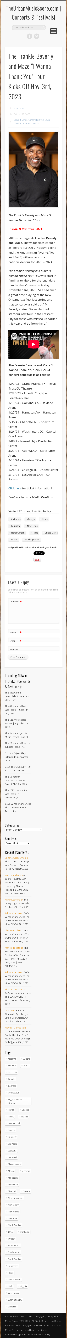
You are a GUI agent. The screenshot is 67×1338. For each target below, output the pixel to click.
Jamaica (11, 1130)
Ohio (10, 1231)
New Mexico (13, 1211)
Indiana (24, 1116)
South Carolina (14, 1259)
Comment (16, 602)
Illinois (45, 519)
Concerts (18, 123)
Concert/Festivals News (39, 119)
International (14, 1123)
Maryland (12, 1157)
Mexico (11, 1171)
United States (51, 532)
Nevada (26, 1191)
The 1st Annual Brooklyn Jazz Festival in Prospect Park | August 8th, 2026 (17, 865)
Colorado (12, 1085)
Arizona (26, 1058)
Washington (13, 1293)
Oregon (11, 1238)
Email (16, 641)
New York (12, 1218)
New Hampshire (15, 1198)
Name (16, 632)
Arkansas (12, 1065)
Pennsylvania (14, 1245)
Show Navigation (53, 31)
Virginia (14, 539)
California (16, 519)
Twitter (36, 36)
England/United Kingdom (15, 1101)
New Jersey (32, 526)
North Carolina (18, 532)
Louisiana (15, 526)
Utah (10, 1286)
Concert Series (20, 119)
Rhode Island (14, 1252)
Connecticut (13, 1092)
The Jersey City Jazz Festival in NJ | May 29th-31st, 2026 (17, 903)
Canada (11, 1079)
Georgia (31, 519)
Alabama (12, 1058)
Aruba (26, 1065)
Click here (14, 488)
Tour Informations (31, 123)
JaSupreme (19, 108)
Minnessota (13, 1177)
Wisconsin (12, 1306)
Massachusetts (14, 1164)
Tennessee (13, 1266)
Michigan (26, 1171)
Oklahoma (24, 1231)
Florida (11, 1109)
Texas (35, 532)
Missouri (12, 1191)
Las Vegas (12, 1143)
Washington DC (32, 539)
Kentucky (12, 1136)
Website (14, 649)
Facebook (29, 36)
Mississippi (13, 1184)
